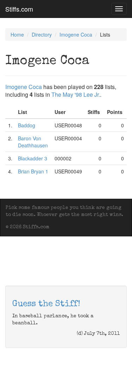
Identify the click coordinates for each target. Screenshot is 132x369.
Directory (42, 34)
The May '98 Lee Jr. (75, 94)
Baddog (26, 125)
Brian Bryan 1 (33, 171)
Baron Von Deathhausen (33, 142)
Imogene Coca (75, 34)
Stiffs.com (19, 8)
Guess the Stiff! (46, 304)
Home (17, 34)
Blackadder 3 (32, 158)
